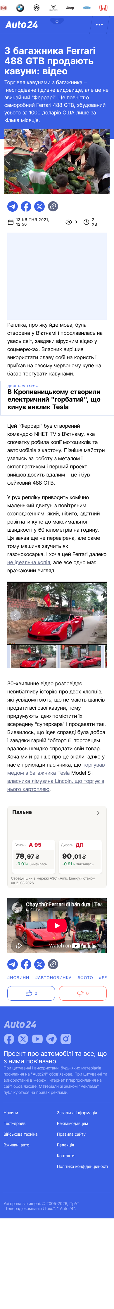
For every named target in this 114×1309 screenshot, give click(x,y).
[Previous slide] (15, 615)
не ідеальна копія (28, 563)
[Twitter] (23, 1039)
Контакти (66, 1155)
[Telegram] (51, 1039)
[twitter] (39, 206)
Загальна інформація (77, 1112)
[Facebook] (9, 1039)
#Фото (85, 977)
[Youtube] (37, 1039)
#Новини (18, 977)
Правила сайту (71, 1134)
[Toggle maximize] (98, 590)
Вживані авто (17, 1145)
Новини (11, 1112)
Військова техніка (21, 1134)
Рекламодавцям (72, 1123)
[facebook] (26, 206)
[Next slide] (98, 615)
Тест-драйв (15, 1123)
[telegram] (12, 206)
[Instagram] (66, 1039)
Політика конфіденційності (82, 1166)
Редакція (65, 1145)
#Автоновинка (53, 977)
